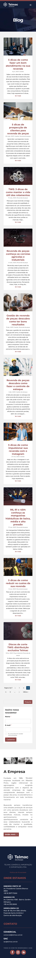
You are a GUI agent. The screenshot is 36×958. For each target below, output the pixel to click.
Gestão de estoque (21, 392)
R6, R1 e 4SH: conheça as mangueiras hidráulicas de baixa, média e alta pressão (18, 517)
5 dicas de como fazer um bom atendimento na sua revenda (18, 64)
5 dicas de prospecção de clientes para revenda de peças (18, 129)
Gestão (22, 71)
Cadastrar (11, 740)
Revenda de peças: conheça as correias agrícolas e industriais (18, 255)
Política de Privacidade (18, 872)
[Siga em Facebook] (12, 952)
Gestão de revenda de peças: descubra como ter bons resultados (18, 320)
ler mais (18, 96)
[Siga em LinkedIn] (23, 952)
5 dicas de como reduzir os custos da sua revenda (18, 583)
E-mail (8, 725)
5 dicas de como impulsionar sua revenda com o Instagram (18, 449)
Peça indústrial (18, 653)
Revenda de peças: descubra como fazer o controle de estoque (18, 385)
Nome (8, 717)
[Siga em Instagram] (18, 952)
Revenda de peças (25, 136)
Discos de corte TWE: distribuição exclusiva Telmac (18, 647)
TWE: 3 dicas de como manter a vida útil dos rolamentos (18, 192)
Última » (25, 692)
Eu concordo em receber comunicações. (15, 734)
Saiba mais (10, 834)
